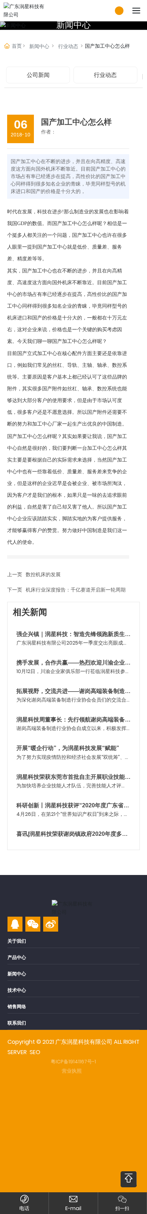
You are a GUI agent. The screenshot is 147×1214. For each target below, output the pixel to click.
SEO (35, 1052)
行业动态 (68, 46)
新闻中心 (73, 25)
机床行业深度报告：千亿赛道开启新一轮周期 (76, 590)
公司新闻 (38, 75)
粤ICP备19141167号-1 (73, 1061)
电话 (24, 1208)
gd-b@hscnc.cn (73, 1208)
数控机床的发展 (43, 574)
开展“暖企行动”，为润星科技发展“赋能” (67, 748)
